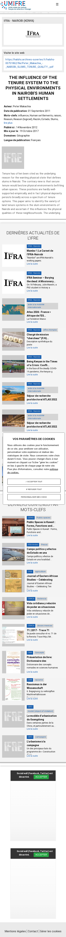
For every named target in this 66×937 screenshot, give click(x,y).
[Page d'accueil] (16, 9)
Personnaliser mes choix (34, 497)
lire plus (8, 122)
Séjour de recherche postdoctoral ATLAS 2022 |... (42, 399)
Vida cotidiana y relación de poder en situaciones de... (41, 607)
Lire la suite (32, 264)
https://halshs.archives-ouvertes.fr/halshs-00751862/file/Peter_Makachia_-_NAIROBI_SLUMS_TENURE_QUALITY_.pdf (30, 63)
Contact (33, 931)
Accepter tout (34, 482)
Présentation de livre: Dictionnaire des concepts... (39, 661)
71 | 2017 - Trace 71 (38, 630)
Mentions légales (15, 931)
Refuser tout (34, 489)
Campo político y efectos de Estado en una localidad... (41, 553)
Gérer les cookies (50, 931)
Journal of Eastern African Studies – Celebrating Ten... (42, 580)
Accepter (41, 777)
